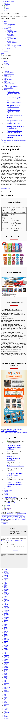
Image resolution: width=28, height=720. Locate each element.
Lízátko (9, 37)
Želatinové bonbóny (12, 32)
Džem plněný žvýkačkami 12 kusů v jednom (15, 474)
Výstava (9, 27)
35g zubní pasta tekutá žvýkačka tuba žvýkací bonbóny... (14, 447)
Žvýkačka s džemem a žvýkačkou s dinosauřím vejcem (14, 484)
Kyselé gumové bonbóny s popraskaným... (15, 127)
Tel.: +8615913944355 (9, 502)
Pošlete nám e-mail (5, 188)
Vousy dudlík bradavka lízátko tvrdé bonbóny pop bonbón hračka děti (12, 430)
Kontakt (6, 51)
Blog (5, 49)
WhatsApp (5, 523)
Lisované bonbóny (11, 46)
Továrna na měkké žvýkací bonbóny (16, 516)
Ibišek (8, 39)
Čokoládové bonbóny (12, 31)
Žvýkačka (9, 30)
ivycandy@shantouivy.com (7, 1)
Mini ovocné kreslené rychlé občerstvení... (13, 106)
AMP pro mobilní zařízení (20, 513)
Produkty (6, 28)
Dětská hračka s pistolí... (14, 98)
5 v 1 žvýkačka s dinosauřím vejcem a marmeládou (13, 458)
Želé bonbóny (10, 41)
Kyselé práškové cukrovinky (14, 45)
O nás (5, 23)
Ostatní (8, 48)
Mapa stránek (9, 513)
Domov (5, 21)
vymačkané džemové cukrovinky (9, 517)
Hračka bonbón (10, 34)
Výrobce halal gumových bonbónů (9, 515)
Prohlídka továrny (11, 25)
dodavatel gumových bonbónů (18, 519)
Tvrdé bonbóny (10, 35)
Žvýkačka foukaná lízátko (15, 466)
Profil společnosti (11, 24)
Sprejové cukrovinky (12, 42)
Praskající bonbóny (11, 38)
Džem (8, 44)
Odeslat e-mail (4, 522)
